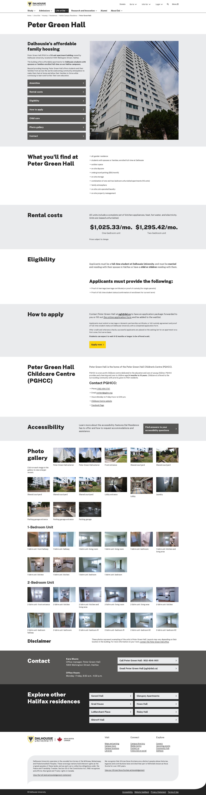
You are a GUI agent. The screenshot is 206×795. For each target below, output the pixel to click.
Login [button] (158, 4)
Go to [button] (132, 4)
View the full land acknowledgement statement (52, 775)
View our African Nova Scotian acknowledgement (125, 770)
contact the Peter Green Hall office (154, 642)
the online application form (117, 317)
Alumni (104, 11)
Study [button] (30, 11)
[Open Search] (168, 4)
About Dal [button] (115, 11)
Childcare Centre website (101, 401)
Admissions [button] (44, 11)
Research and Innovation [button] (83, 11)
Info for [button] (145, 4)
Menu (174, 4)
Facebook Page (97, 405)
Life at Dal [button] (60, 11)
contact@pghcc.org (104, 393)
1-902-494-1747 (103, 389)
